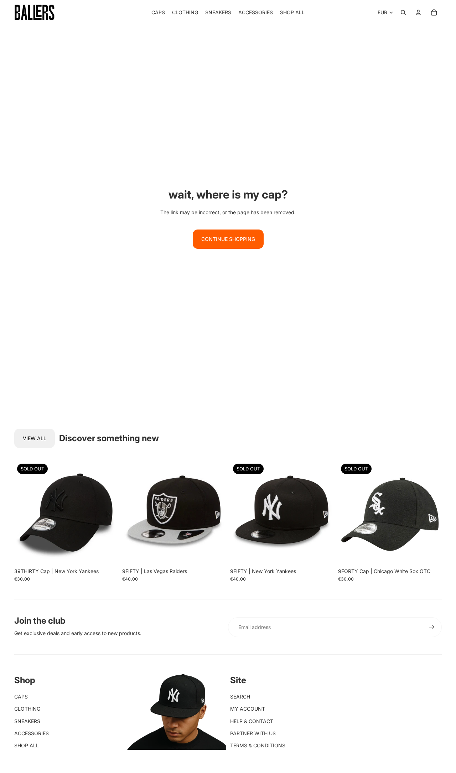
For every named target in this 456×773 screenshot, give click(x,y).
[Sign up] (432, 627)
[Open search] (403, 12)
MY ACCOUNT (247, 709)
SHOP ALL (26, 745)
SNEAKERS (27, 721)
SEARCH (240, 697)
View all (34, 438)
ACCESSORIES (31, 733)
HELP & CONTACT (251, 721)
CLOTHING (27, 709)
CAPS (21, 697)
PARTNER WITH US (253, 733)
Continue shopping (228, 239)
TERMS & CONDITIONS (257, 745)
